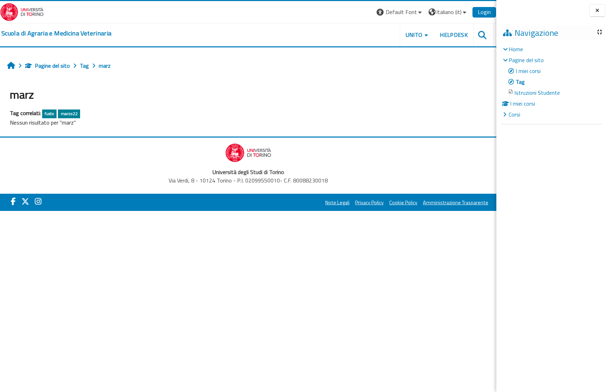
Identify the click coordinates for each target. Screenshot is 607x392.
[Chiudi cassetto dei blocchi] (597, 10)
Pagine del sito (52, 65)
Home (516, 49)
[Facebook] (13, 201)
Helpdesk (454, 35)
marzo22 (69, 113)
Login (484, 12)
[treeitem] (551, 81)
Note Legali (337, 202)
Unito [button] (414, 35)
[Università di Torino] (22, 11)
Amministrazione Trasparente (455, 202)
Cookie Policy (403, 202)
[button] (400, 12)
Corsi (514, 114)
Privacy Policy (369, 202)
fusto (49, 113)
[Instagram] (38, 201)
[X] (25, 201)
